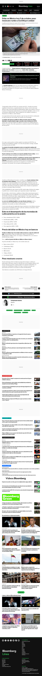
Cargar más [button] (21, 592)
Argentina (23, 644)
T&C (22, 663)
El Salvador (24, 652)
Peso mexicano (25, 312)
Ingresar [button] (38, 6)
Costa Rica (23, 651)
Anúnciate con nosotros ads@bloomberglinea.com (30, 669)
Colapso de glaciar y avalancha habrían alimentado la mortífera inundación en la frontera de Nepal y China (17, 503)
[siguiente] (39, 288)
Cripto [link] (30, 10)
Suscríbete (23, 659)
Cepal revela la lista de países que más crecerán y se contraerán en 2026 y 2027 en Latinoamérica (17, 339)
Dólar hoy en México (17, 312)
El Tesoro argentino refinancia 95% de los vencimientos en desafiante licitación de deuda (11, 587)
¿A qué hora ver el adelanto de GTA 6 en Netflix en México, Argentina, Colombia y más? (11, 627)
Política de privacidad (25, 660)
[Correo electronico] (11, 305)
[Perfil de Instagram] (11, 640)
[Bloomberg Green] (21, 497)
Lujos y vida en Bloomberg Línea (11, 595)
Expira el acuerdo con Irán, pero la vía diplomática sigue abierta (17, 482)
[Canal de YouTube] (8, 640)
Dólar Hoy (3, 661)
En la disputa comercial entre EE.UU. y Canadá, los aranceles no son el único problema (20, 468)
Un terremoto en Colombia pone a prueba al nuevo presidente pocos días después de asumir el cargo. (16, 486)
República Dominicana (25, 653)
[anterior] (3, 288)
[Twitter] (13, 305)
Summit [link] (25, 10)
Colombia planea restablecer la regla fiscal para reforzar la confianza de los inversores (11, 568)
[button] (3, 60)
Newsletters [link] (14, 10)
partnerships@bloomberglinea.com (27, 668)
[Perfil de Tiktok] (16, 640)
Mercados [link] (20, 10)
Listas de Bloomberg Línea (6, 666)
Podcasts (3, 665)
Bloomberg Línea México (18, 310)
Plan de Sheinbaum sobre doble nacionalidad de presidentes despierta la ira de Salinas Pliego (16, 383)
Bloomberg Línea (9, 310)
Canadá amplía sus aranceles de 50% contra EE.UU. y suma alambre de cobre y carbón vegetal (30, 587)
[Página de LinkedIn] (13, 640)
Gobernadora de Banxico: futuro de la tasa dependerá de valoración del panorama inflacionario (15, 395)
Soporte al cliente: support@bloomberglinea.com (30, 670)
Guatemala (23, 654)
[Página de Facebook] (3, 640)
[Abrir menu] (3, 6)
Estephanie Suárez (6, 57)
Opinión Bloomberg (7, 465)
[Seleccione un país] (13, 6)
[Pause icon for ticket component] (3, 13)
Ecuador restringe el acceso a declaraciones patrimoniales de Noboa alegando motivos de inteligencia (12, 289)
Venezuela (23, 646)
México (4, 15)
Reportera (12, 302)
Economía (3, 659)
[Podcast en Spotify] (19, 640)
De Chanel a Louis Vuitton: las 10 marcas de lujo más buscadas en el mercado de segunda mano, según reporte (29, 628)
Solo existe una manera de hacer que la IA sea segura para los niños (16, 472)
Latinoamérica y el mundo (26, 641)
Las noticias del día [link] (6, 10)
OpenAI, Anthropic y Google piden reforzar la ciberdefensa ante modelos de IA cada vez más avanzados (17, 452)
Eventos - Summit (24, 667)
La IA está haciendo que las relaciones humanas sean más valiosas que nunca (19, 475)
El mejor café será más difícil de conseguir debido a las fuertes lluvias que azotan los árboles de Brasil (17, 511)
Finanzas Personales (5, 664)
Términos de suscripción (26, 661)
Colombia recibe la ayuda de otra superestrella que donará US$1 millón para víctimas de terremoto (30, 289)
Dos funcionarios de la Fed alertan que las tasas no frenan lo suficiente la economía (30, 550)
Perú (22, 648)
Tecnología (23, 662)
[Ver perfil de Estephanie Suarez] (6, 303)
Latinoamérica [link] (36, 10)
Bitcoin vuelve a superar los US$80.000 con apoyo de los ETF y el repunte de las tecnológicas (30, 568)
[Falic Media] (38, 7)
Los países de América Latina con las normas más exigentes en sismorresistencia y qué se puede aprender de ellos (17, 391)
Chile (23, 647)
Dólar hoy (33, 310)
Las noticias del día (27, 310)
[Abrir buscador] (5, 6)
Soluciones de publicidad (26, 671)
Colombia (23, 645)
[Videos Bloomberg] (21, 478)
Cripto (3, 663)
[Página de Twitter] (5, 640)
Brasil (23, 642)
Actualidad (4, 662)
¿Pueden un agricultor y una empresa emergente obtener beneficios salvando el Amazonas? (16, 507)
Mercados (3, 660)
